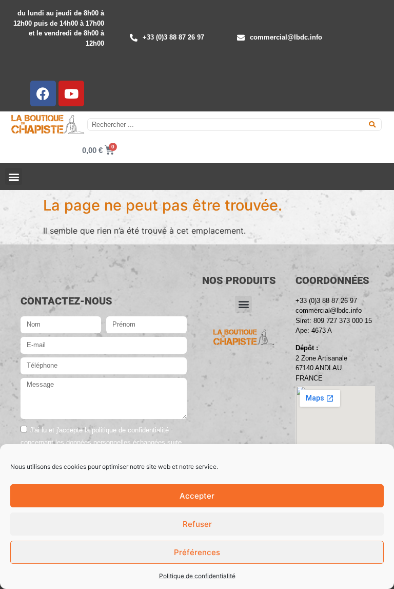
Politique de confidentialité (197, 576)
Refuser (197, 524)
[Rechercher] (372, 124)
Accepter (197, 496)
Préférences (197, 552)
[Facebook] (43, 93)
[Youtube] (71, 93)
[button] (13, 176)
